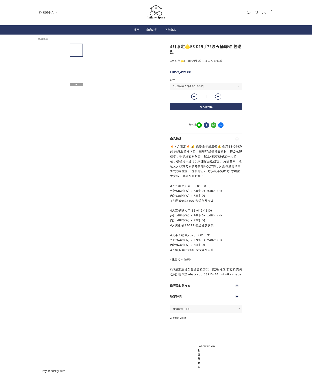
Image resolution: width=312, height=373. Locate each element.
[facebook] (206, 125)
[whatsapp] (213, 125)
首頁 (136, 29)
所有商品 (170, 29)
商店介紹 (151, 29)
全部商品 (43, 39)
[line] (199, 125)
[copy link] (221, 125)
